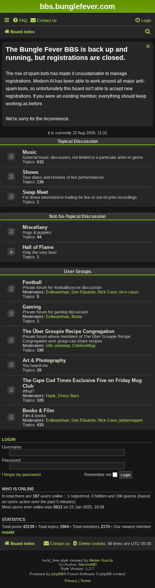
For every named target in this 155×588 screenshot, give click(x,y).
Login (8, 439)
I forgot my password (21, 474)
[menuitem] (19, 20)
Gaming (32, 307)
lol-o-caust (128, 292)
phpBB (58, 574)
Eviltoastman (57, 292)
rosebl (8, 532)
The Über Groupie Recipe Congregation (68, 331)
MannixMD (88, 564)
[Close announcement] (148, 46)
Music (29, 152)
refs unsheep (58, 345)
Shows (30, 172)
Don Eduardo (83, 292)
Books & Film (38, 410)
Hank (51, 395)
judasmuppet (131, 420)
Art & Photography (44, 360)
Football (32, 282)
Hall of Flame (38, 247)
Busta (76, 316)
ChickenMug (83, 345)
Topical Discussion (78, 141)
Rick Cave (107, 292)
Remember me (98, 474)
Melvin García (101, 560)
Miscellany (35, 227)
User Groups (77, 271)
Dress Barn (68, 395)
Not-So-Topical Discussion (77, 216)
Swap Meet (35, 192)
